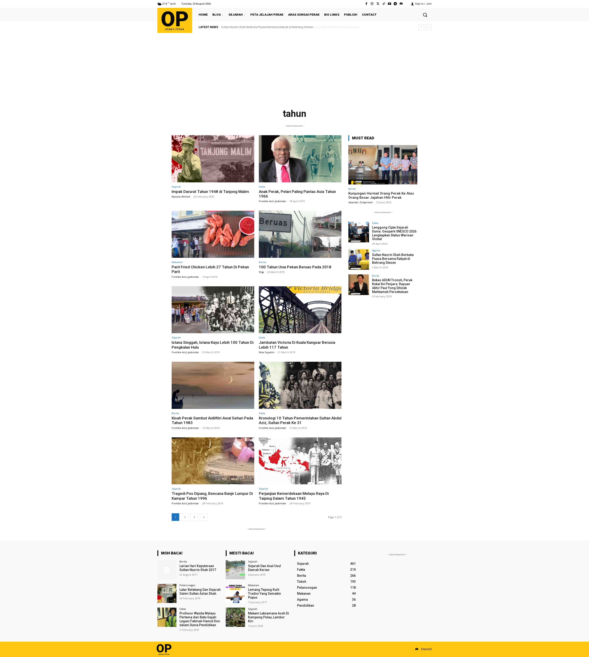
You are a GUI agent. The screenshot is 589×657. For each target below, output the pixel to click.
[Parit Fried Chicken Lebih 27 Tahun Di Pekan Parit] (213, 234)
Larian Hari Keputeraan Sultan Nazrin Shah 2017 (197, 568)
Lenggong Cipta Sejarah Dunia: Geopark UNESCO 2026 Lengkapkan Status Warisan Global (394, 233)
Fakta (262, 186)
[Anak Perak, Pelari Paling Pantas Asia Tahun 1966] (300, 158)
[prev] (421, 27)
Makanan (177, 262)
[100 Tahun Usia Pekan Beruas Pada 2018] (300, 234)
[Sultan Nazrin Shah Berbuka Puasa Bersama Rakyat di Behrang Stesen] (358, 259)
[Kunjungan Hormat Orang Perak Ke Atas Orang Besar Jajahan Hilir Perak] (382, 164)
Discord (426, 649)
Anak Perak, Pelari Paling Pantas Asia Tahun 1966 (297, 193)
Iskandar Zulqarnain (360, 202)
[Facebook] (366, 4)
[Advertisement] (294, 67)
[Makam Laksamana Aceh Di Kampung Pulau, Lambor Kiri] (235, 617)
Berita (262, 262)
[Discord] (401, 4)
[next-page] (204, 517)
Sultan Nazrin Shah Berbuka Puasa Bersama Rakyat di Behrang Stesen (393, 258)
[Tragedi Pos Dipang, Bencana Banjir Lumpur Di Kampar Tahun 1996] (213, 461)
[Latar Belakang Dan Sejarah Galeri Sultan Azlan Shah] (166, 593)
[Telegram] (395, 4)
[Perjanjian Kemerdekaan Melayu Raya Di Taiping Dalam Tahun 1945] (300, 461)
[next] (429, 27)
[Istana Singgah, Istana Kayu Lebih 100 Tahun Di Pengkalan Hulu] (213, 309)
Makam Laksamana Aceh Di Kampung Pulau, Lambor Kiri (268, 617)
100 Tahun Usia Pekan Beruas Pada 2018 (295, 267)
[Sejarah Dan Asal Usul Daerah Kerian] (235, 569)
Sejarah (176, 186)
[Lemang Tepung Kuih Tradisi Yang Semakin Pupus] (235, 593)
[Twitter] (378, 4)
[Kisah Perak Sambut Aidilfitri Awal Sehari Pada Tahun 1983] (213, 385)
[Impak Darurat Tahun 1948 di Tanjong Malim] (213, 158)
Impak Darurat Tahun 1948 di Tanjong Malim (210, 191)
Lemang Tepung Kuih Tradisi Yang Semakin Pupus (264, 593)
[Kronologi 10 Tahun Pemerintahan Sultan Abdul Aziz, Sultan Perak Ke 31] (300, 385)
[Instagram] (372, 4)
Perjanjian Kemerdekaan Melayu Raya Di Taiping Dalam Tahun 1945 (294, 495)
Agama (376, 250)
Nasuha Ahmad (181, 196)
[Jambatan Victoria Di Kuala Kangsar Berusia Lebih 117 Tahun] (300, 309)
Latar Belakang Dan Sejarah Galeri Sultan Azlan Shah (200, 591)
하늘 (261, 272)
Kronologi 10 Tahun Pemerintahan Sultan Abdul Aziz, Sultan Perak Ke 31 (300, 420)
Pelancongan (187, 585)
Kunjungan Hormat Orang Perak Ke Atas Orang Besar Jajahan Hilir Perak (381, 195)
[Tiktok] (384, 4)
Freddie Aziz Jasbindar (272, 201)
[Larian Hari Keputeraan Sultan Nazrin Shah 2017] (166, 569)
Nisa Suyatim (266, 352)
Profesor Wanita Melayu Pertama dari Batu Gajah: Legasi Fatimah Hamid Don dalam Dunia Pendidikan (199, 619)
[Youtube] (389, 4)
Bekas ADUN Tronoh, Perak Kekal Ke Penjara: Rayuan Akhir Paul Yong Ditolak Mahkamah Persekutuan (288, 27)
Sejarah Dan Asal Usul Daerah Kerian (264, 568)
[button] (425, 14)
